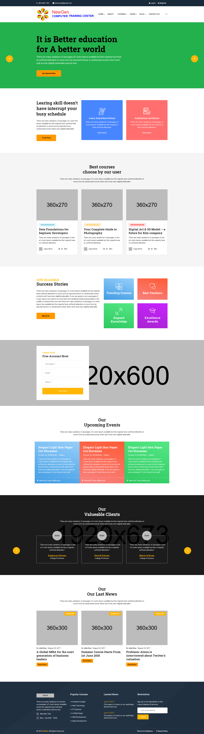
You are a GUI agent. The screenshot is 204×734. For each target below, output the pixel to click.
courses (122, 14)
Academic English (79, 702)
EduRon (46, 731)
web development (47, 225)
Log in (153, 3)
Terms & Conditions (145, 731)
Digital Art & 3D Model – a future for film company (147, 231)
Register (163, 3)
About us (46, 316)
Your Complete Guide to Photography (100, 231)
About (110, 14)
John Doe (42, 648)
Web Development (79, 717)
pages (132, 14)
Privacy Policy (162, 731)
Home (100, 14)
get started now (49, 73)
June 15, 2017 (109, 702)
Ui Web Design (77, 713)
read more (102, 133)
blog (142, 14)
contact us (154, 14)
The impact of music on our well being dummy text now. (119, 705)
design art (70, 614)
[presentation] (9, 58)
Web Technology (78, 706)
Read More (42, 664)
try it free (46, 138)
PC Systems (76, 709)
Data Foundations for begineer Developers (54, 231)
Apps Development (79, 721)
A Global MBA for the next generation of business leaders (55, 655)
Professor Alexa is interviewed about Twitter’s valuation (146, 655)
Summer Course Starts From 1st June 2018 (101, 653)
